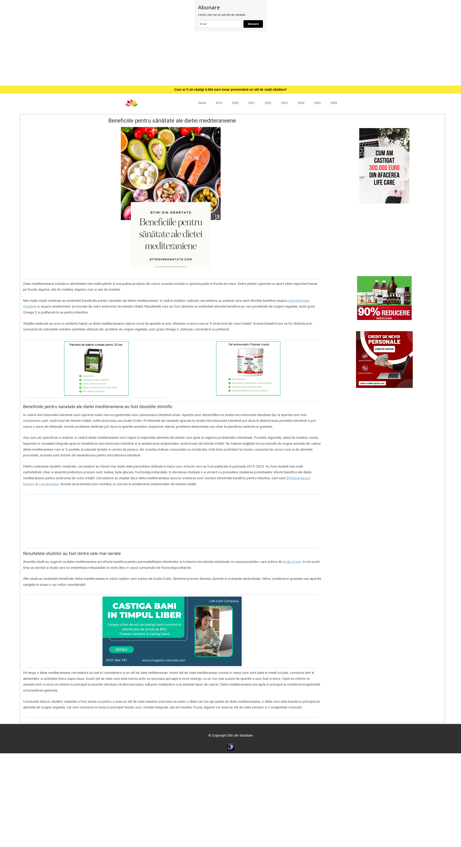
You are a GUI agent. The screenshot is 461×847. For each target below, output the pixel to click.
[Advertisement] (230, 58)
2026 (334, 103)
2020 (235, 103)
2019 (219, 103)
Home (202, 103)
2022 (268, 103)
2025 (317, 103)
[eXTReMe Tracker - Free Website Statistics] (230, 747)
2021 (252, 103)
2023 (284, 103)
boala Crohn (292, 562)
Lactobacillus (49, 484)
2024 (301, 103)
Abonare (253, 24)
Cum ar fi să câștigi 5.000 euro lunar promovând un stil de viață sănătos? (230, 89)
